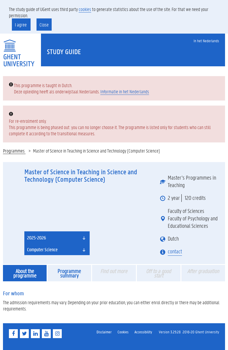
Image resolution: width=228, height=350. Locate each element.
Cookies (123, 331)
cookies (85, 9)
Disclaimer (104, 331)
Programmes (14, 150)
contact (175, 251)
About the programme (25, 273)
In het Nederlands (206, 40)
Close (44, 24)
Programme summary (69, 273)
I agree (21, 24)
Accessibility (143, 331)
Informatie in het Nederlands (124, 91)
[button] (57, 237)
